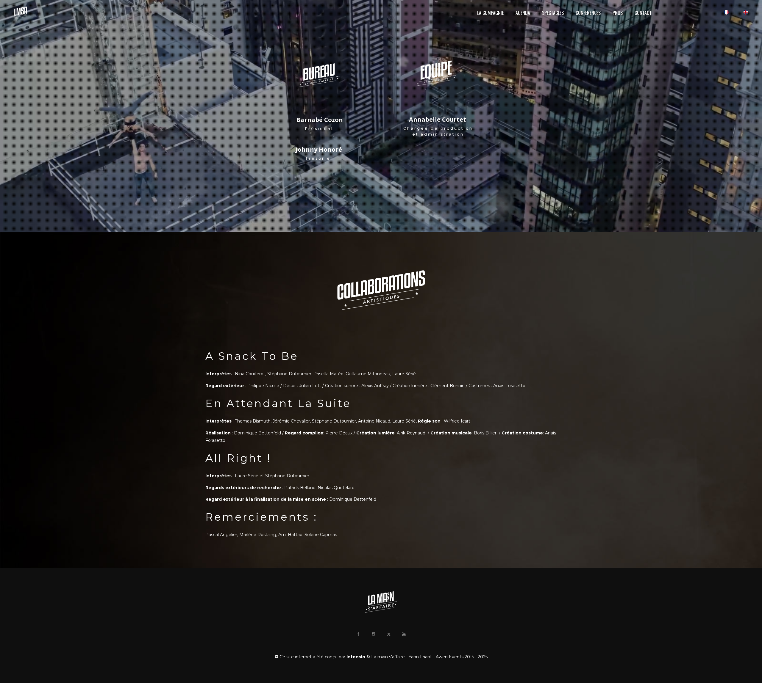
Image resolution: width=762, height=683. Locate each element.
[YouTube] (403, 634)
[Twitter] (388, 634)
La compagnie (490, 12)
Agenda (523, 12)
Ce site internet (295, 657)
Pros (618, 12)
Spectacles (553, 12)
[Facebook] (358, 634)
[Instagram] (373, 634)
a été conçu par (329, 657)
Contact (643, 12)
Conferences (588, 12)
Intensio (355, 657)
